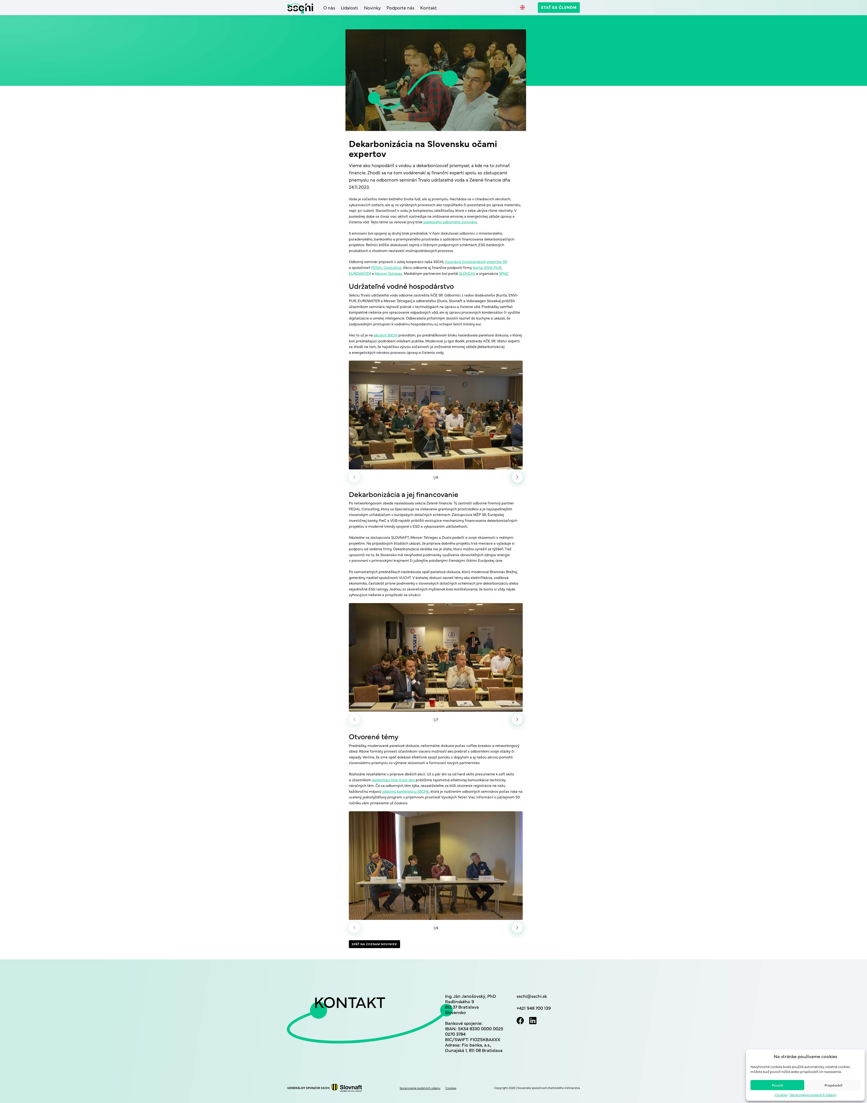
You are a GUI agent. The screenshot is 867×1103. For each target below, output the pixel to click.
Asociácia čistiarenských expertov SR (476, 261)
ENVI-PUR (492, 267)
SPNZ (503, 273)
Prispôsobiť (833, 1085)
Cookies (781, 1094)
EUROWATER (360, 273)
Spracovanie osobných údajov (813, 1094)
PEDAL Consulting (386, 267)
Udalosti (349, 8)
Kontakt (428, 8)
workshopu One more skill (393, 779)
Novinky (372, 8)
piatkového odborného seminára (450, 221)
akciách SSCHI (386, 334)
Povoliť (777, 1085)
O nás (329, 8)
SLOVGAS (467, 273)
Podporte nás (400, 8)
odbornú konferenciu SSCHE (405, 791)
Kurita (478, 267)
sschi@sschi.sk (532, 996)
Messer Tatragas (388, 273)
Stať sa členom (559, 7)
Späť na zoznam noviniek (374, 944)
